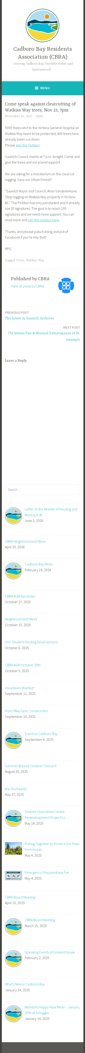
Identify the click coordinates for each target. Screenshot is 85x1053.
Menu (45, 88)
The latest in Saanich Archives (29, 315)
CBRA (39, 116)
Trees (20, 260)
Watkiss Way (35, 260)
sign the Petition (27, 145)
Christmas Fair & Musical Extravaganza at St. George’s (44, 333)
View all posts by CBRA (27, 286)
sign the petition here (43, 220)
